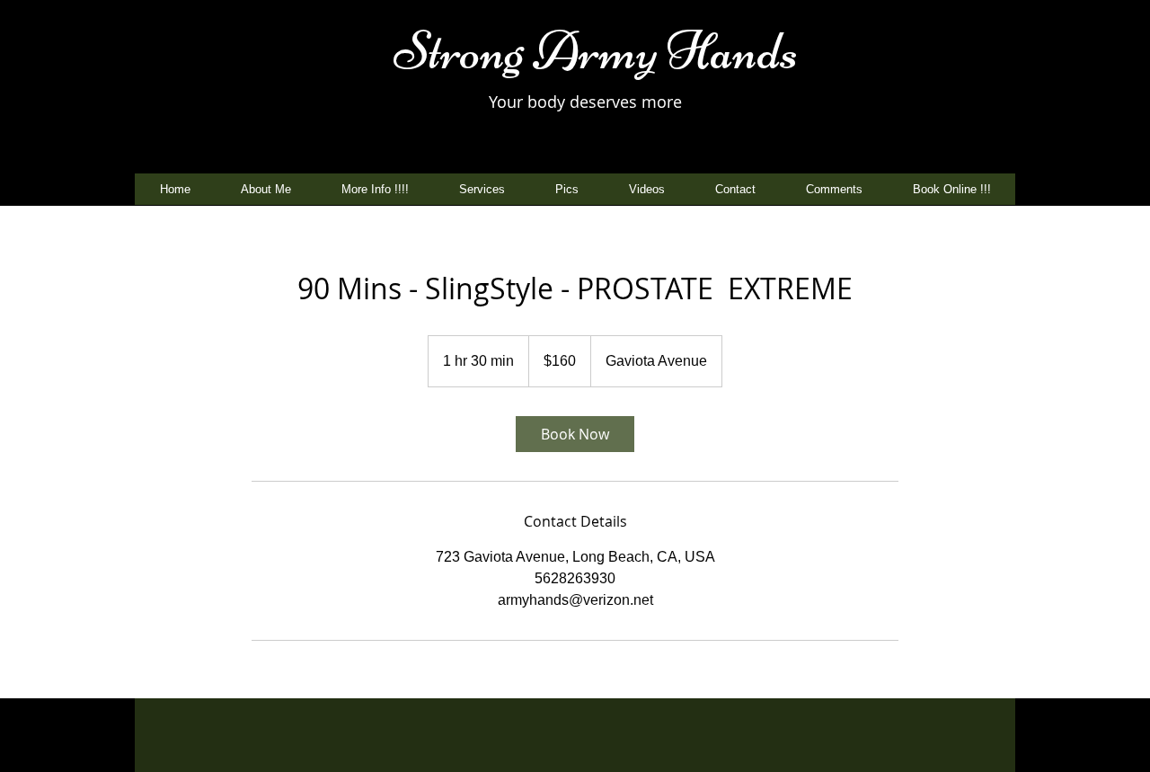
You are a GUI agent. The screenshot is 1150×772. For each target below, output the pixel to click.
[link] (575, 434)
